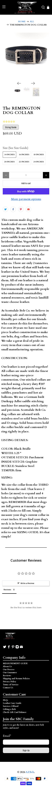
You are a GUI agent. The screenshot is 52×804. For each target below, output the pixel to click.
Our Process (8, 669)
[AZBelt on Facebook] (9, 648)
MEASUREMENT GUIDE (15, 663)
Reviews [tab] (7, 589)
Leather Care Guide (12, 703)
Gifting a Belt (9, 709)
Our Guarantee (10, 672)
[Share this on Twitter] (5, 209)
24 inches (39, 161)
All (32, 21)
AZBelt (30, 772)
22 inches (24, 161)
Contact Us (8, 687)
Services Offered (10, 706)
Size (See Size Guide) (15, 148)
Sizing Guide (10, 127)
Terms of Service (10, 684)
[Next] (33, 83)
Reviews (7, 675)
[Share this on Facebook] (13, 209)
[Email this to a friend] (28, 209)
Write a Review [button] (27, 583)
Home (21, 21)
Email (7, 736)
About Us (7, 666)
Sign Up (26, 750)
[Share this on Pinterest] (21, 209)
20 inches (9, 161)
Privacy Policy (9, 681)
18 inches (39, 154)
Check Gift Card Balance (14, 712)
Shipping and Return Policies (16, 678)
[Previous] (19, 83)
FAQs (5, 700)
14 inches (9, 154)
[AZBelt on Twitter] (4, 648)
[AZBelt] (26, 7)
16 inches (24, 154)
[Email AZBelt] (21, 648)
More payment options (26, 199)
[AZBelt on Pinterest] (13, 648)
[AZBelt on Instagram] (17, 648)
